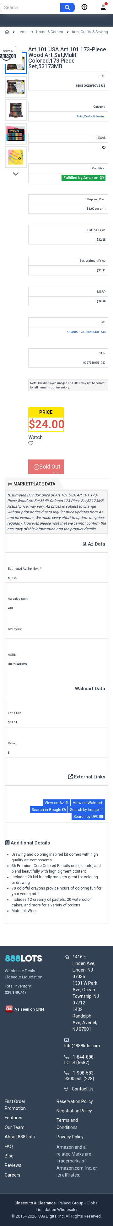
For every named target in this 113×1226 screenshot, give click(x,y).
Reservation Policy (74, 1101)
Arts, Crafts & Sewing (90, 32)
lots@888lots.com (82, 1045)
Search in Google (47, 810)
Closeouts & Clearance (35, 1203)
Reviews (13, 1165)
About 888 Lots (20, 1136)
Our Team (14, 1127)
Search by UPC (86, 816)
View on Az (55, 803)
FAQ (9, 1146)
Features (13, 1117)
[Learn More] (84, 7)
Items (23, 32)
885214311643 (96, 332)
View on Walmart (88, 803)
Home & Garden (49, 32)
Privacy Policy (69, 1136)
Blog (9, 1155)
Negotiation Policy (74, 1110)
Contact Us (83, 1088)
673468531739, (77, 332)
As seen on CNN (28, 1009)
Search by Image (85, 810)
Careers (12, 1174)
